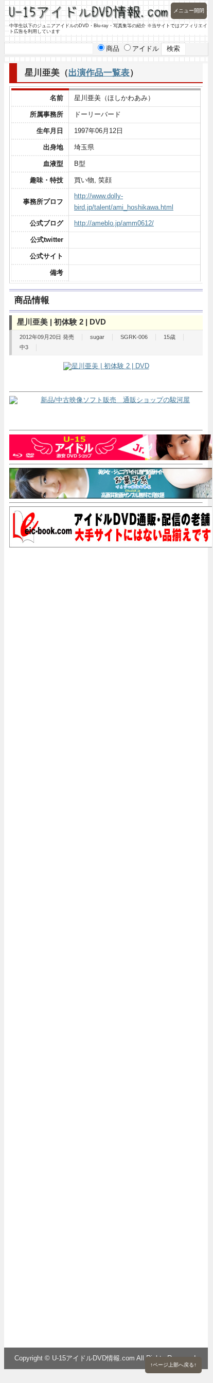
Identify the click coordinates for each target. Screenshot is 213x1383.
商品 (112, 48)
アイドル (145, 48)
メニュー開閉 (188, 10)
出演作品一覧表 (99, 72)
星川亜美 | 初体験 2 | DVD (61, 321)
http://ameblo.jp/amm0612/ (114, 223)
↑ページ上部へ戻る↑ (173, 1365)
